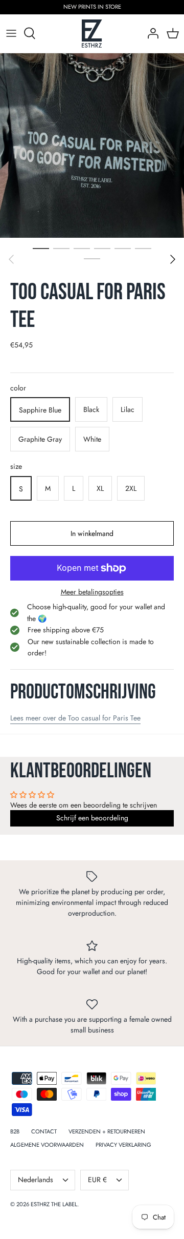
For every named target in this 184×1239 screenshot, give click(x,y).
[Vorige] (11, 259)
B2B (14, 1131)
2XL (130, 488)
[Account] (150, 33)
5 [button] (122, 248)
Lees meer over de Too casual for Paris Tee (75, 718)
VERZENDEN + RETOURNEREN (106, 1131)
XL (100, 488)
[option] (92, 145)
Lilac (127, 409)
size (16, 466)
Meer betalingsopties (92, 592)
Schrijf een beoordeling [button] (92, 818)
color (18, 388)
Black (91, 409)
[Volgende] (173, 259)
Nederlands (35, 1179)
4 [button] (102, 248)
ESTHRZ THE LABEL (54, 1204)
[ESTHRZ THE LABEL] (92, 33)
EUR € (97, 1179)
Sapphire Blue (40, 410)
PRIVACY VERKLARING (123, 1145)
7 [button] (92, 258)
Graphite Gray (40, 439)
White (92, 439)
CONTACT (44, 1131)
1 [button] (41, 248)
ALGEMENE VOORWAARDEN (47, 1145)
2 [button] (61, 248)
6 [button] (143, 248)
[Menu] (11, 33)
